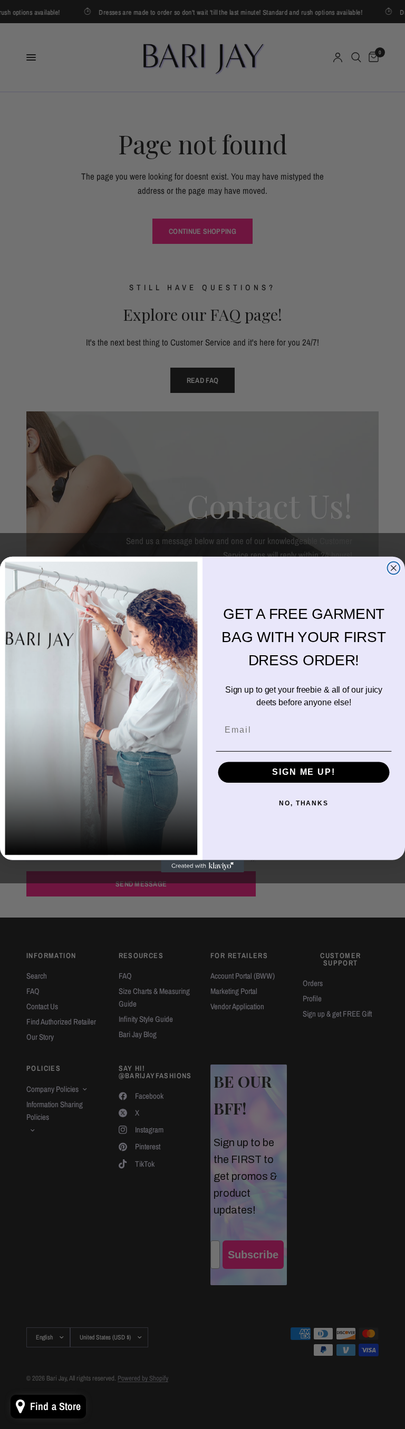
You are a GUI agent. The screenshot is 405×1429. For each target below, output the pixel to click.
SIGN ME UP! (303, 771)
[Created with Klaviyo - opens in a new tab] (202, 866)
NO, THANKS (304, 803)
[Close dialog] (394, 568)
